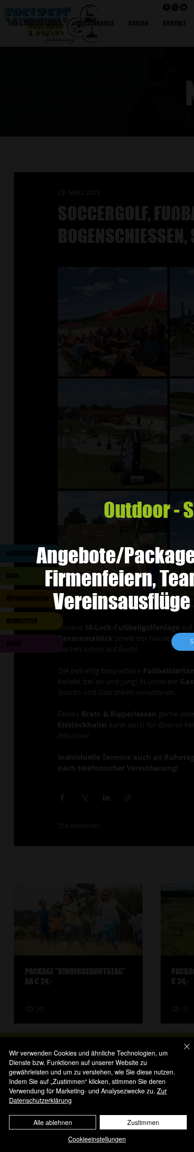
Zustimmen (143, 1122)
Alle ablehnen (52, 1122)
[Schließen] (181, 1052)
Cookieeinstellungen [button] (97, 1138)
